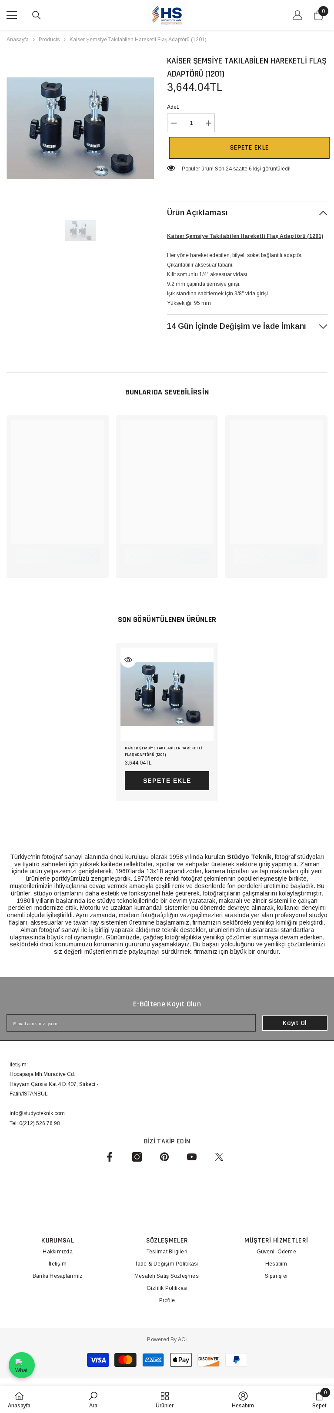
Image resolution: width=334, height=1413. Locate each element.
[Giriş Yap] (297, 15)
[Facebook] (109, 1156)
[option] (80, 128)
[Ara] (36, 15)
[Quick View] (128, 660)
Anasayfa (18, 40)
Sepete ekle (247, 147)
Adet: (173, 107)
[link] (58, 551)
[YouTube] (191, 1156)
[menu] (12, 15)
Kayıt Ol (295, 1023)
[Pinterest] (164, 1156)
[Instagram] (137, 1156)
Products (49, 40)
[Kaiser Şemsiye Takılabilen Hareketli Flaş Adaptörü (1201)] (167, 694)
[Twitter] (219, 1156)
